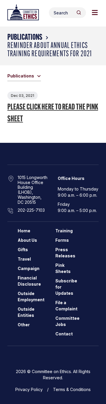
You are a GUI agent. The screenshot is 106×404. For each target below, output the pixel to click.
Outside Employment (31, 296)
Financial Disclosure (29, 281)
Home (24, 230)
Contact (64, 333)
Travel (24, 258)
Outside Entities (26, 312)
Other (24, 324)
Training (64, 230)
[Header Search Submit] (79, 12)
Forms (62, 240)
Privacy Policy (29, 389)
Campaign (28, 268)
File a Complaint (66, 305)
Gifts (23, 249)
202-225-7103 (31, 210)
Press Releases (65, 252)
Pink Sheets (63, 268)
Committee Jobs (67, 321)
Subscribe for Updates (66, 287)
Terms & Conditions (72, 389)
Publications (24, 38)
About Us (27, 240)
